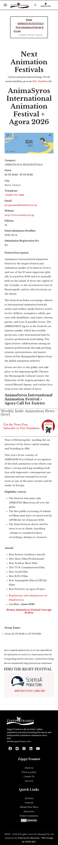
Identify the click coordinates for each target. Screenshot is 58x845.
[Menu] (5, 5)
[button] (35, 5)
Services (29, 781)
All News (29, 798)
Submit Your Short (29, 807)
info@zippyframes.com (19, 741)
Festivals (29, 803)
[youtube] (37, 747)
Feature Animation (29, 816)
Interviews (29, 811)
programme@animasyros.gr (21, 205)
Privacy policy (29, 772)
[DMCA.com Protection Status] (29, 820)
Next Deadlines (40, 81)
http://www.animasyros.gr (19, 215)
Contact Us (29, 776)
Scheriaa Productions (28, 838)
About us (29, 768)
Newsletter (46, 6)
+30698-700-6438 (14, 195)
